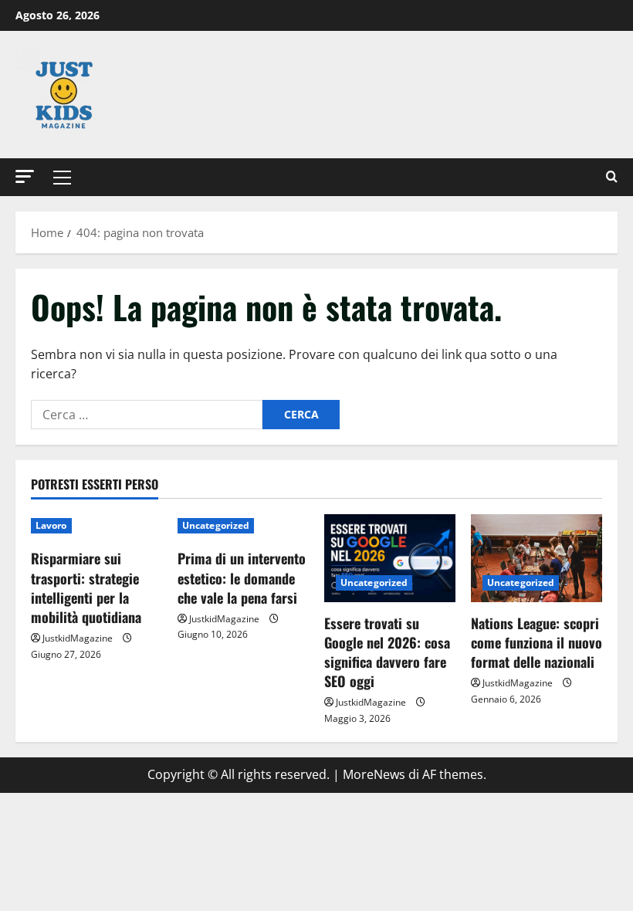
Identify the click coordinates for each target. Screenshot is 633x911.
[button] (24, 176)
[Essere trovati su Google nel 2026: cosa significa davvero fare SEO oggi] (389, 557)
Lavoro (51, 525)
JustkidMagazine (77, 638)
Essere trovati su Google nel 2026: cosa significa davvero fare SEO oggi (387, 652)
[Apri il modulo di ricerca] (612, 177)
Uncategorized (215, 525)
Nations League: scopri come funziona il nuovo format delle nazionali (536, 642)
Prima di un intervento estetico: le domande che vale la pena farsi (242, 577)
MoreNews (374, 774)
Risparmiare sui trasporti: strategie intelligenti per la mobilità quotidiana (86, 587)
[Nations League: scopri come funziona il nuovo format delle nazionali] (536, 557)
